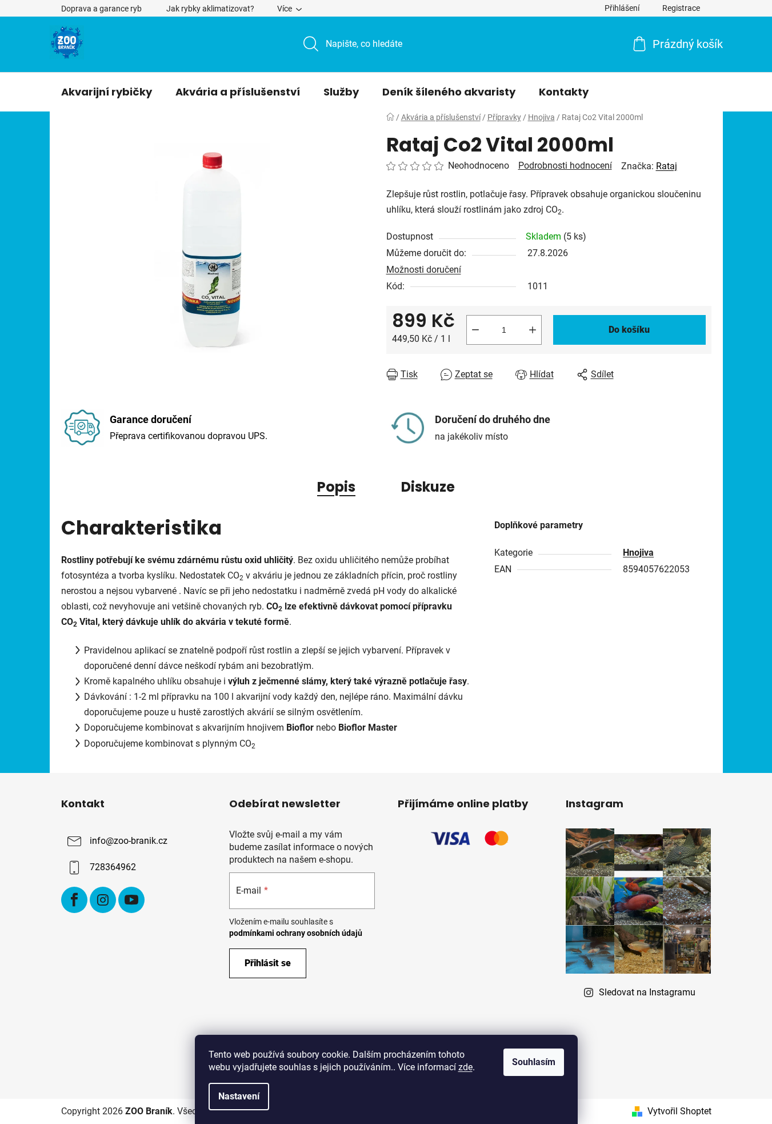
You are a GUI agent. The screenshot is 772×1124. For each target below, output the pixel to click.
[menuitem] (106, 92)
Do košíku (629, 329)
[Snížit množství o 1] (475, 330)
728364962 (113, 867)
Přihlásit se (268, 963)
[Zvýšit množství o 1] (532, 330)
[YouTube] (131, 900)
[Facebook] (74, 900)
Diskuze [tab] (428, 486)
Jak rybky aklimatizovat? (210, 8)
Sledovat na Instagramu (647, 992)
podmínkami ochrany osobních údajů (295, 933)
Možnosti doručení (423, 269)
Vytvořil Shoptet (679, 1111)
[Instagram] (103, 900)
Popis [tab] (336, 486)
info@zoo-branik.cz (128, 840)
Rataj (666, 166)
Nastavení (238, 1096)
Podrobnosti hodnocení (565, 165)
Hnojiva (638, 552)
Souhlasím (533, 1062)
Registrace (681, 8)
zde (465, 1067)
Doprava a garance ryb (101, 8)
